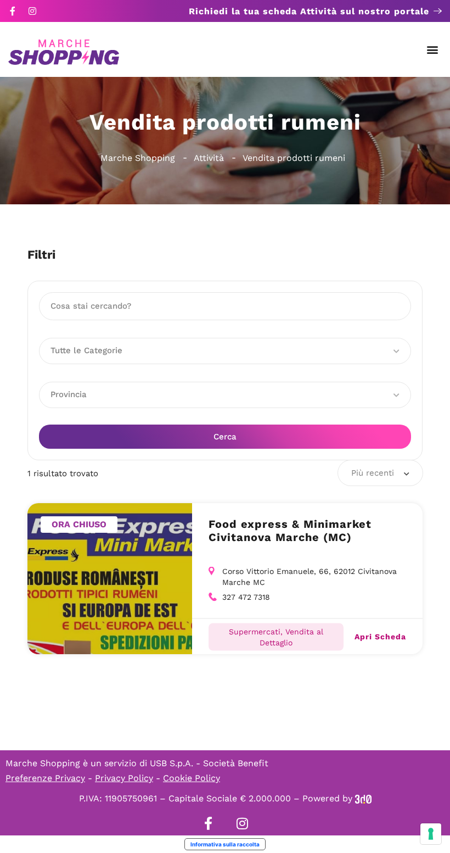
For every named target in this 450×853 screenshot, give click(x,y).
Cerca (225, 437)
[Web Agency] (363, 798)
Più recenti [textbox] (372, 473)
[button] (433, 50)
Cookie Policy (191, 778)
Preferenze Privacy (45, 778)
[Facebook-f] (12, 11)
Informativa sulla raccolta (225, 844)
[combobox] (380, 473)
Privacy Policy (124, 778)
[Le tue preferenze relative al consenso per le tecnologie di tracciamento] (430, 833)
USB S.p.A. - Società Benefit (209, 763)
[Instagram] (32, 11)
